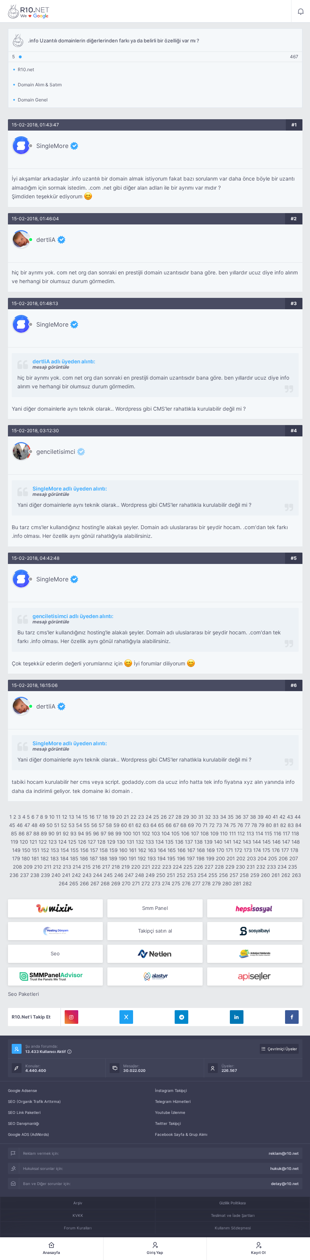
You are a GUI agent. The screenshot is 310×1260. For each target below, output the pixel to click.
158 (103, 850)
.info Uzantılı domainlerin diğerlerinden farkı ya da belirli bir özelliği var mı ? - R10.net (29, 11)
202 (240, 858)
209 (28, 867)
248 (139, 875)
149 (16, 850)
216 (96, 867)
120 (24, 842)
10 (51, 817)
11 (58, 817)
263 (296, 875)
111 (232, 833)
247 (129, 875)
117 (286, 833)
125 (72, 842)
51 (56, 825)
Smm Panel (155, 908)
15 (85, 817)
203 (251, 858)
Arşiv (77, 1203)
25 (156, 817)
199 (210, 858)
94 (81, 833)
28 (178, 817)
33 (215, 817)
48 (34, 825)
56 (94, 825)
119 (14, 842)
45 (12, 825)
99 (118, 833)
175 (266, 850)
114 (259, 833)
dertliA (46, 239)
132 (140, 842)
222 (156, 867)
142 (237, 842)
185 (74, 858)
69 (191, 825)
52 (64, 825)
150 (26, 850)
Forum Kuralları (77, 1228)
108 (204, 833)
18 (105, 817)
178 (294, 850)
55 (87, 825)
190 (123, 858)
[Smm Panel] (254, 908)
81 (276, 825)
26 (164, 817)
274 (166, 883)
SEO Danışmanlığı (23, 1123)
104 (165, 833)
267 (94, 883)
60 (124, 825)
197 (191, 858)
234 (282, 867)
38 (253, 817)
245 (108, 875)
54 (79, 825)
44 (297, 817)
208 (17, 867)
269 (115, 883)
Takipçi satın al (155, 931)
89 (44, 833)
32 (208, 817)
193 (151, 858)
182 (44, 858)
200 (220, 858)
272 (145, 883)
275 (176, 883)
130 (121, 842)
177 (285, 850)
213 (67, 867)
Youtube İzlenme (170, 1112)
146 (276, 842)
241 (66, 875)
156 (84, 850)
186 (84, 858)
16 (92, 817)
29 (186, 817)
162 (142, 850)
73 (219, 825)
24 (149, 817)
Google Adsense (22, 1090)
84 (298, 825)
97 (103, 833)
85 (14, 833)
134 (159, 842)
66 (169, 825)
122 (43, 842)
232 (260, 867)
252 (181, 875)
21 (126, 817)
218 (116, 867)
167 (191, 850)
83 (291, 825)
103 (156, 833)
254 (202, 875)
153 (55, 850)
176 (276, 850)
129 (111, 842)
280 (226, 883)
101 (136, 833)
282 (247, 883)
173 (248, 850)
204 (262, 858)
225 (187, 867)
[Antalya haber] (254, 954)
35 (231, 817)
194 (161, 858)
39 (260, 817)
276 (186, 883)
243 (86, 875)
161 (132, 850)
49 (42, 825)
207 (293, 858)
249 (150, 875)
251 (171, 875)
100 (127, 833)
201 (230, 858)
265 (73, 883)
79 (261, 825)
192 (142, 858)
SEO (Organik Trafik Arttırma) (34, 1101)
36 (238, 817)
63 (146, 825)
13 (71, 817)
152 (45, 850)
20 (119, 817)
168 (201, 850)
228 (219, 867)
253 (191, 875)
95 (88, 833)
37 (245, 817)
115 (268, 833)
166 (181, 850)
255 (212, 875)
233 (271, 867)
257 (233, 875)
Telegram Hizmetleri (173, 1101)
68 (183, 825)
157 (94, 850)
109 (214, 833)
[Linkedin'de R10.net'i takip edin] (236, 1017)
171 (229, 850)
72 (212, 825)
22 (133, 817)
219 (125, 867)
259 (254, 875)
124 (62, 842)
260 (265, 875)
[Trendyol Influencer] (55, 908)
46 (20, 825)
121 (33, 842)
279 (216, 883)
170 (220, 850)
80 (269, 825)
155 (74, 850)
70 (198, 825)
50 (49, 825)
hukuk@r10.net (284, 1168)
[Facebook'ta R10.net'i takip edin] (292, 1017)
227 (209, 867)
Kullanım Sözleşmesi (233, 1228)
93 (73, 833)
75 (233, 825)
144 (257, 842)
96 (96, 833)
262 (285, 875)
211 (47, 867)
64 (153, 825)
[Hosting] (55, 931)
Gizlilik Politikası (232, 1203)
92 (66, 833)
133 (150, 842)
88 (36, 833)
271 (136, 883)
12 (64, 817)
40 (268, 817)
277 (196, 883)
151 (35, 850)
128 (101, 842)
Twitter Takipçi (168, 1123)
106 (185, 833)
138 (198, 842)
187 (94, 858)
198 (200, 858)
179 (16, 858)
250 (160, 875)
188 (103, 858)
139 (208, 842)
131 (130, 842)
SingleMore (52, 146)
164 (162, 850)
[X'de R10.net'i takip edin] (126, 1017)
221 (146, 867)
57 (101, 825)
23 (141, 817)
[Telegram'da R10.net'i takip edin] (181, 1017)
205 (272, 858)
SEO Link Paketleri (24, 1112)
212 (57, 867)
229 (229, 867)
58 (109, 825)
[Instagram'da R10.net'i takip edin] (71, 1017)
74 (226, 825)
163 (152, 850)
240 (55, 875)
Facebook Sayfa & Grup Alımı (181, 1134)
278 (206, 883)
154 (64, 850)
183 (54, 858)
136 (179, 842)
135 (169, 842)
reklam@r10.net (284, 1153)
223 (166, 867)
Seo (55, 953)
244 (97, 875)
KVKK (78, 1215)
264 (63, 883)
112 (241, 833)
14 (78, 817)
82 (283, 825)
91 (58, 833)
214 (77, 867)
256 (223, 875)
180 (26, 858)
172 (238, 850)
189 (113, 858)
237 (24, 875)
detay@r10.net (285, 1183)
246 (118, 875)
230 (240, 867)
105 (175, 833)
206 (283, 858)
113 (250, 833)
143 (247, 842)
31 (200, 817)
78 (254, 825)
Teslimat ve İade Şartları (232, 1215)
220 (135, 867)
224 (177, 867)
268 (105, 883)
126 (82, 842)
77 (247, 825)
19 (112, 817)
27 (171, 817)
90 (51, 833)
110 (224, 833)
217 (106, 867)
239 (45, 875)
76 (240, 825)
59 (116, 825)
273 (156, 883)
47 (27, 825)
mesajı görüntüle (51, 367)
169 (210, 850)
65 (161, 825)
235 (292, 867)
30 (194, 817)
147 (286, 842)
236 (14, 875)
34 (223, 817)
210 (38, 867)
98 (111, 833)
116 (277, 833)
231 (250, 867)
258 (244, 875)
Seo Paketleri (23, 994)
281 (237, 883)
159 (113, 850)
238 (34, 875)
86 (22, 833)
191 (132, 858)
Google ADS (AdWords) (28, 1134)
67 (176, 825)
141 (227, 842)
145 (266, 842)
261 (275, 875)
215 (86, 867)
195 (171, 858)
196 (181, 858)
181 (35, 858)
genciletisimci (55, 451)
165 (171, 850)
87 (29, 833)
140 (218, 842)
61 (131, 825)
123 (52, 842)
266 (84, 883)
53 (71, 825)
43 (290, 817)
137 (189, 842)
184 (64, 858)
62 (138, 825)
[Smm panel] (55, 976)
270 (126, 883)
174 (257, 850)
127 (92, 842)
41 (275, 817)
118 (295, 833)
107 (195, 833)
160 (123, 850)
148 (295, 842)
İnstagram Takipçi (171, 1090)
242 (76, 875)
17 (98, 817)
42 (282, 817)
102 (146, 833)
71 (205, 825)
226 (198, 867)
